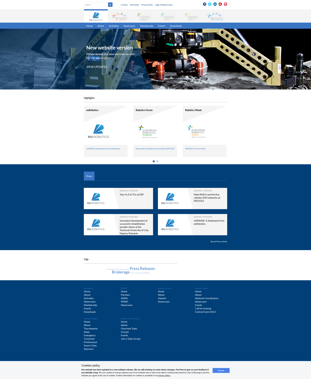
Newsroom (129, 25)
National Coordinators (207, 298)
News (87, 331)
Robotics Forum (164, 288)
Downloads (176, 25)
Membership (146, 25)
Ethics (117, 269)
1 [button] (153, 161)
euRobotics (88, 288)
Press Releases (142, 268)
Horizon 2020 (125, 269)
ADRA (124, 298)
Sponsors (89, 348)
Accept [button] (221, 370)
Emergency (89, 335)
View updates (96, 66)
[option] (155, 59)
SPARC (124, 288)
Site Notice (134, 5)
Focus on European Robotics (140, 273)
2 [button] (157, 161)
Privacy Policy (147, 5)
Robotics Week (201, 288)
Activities (114, 25)
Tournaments (91, 328)
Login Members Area (163, 5)
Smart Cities (90, 345)
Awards (162, 298)
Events (161, 25)
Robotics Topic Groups (130, 318)
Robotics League (91, 318)
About (100, 25)
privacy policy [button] (164, 376)
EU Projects (111, 269)
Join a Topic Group (130, 338)
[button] (96, 16)
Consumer (89, 338)
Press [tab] (89, 176)
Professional (90, 342)
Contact (124, 5)
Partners (125, 294)
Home (89, 25)
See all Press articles (219, 241)
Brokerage (121, 272)
